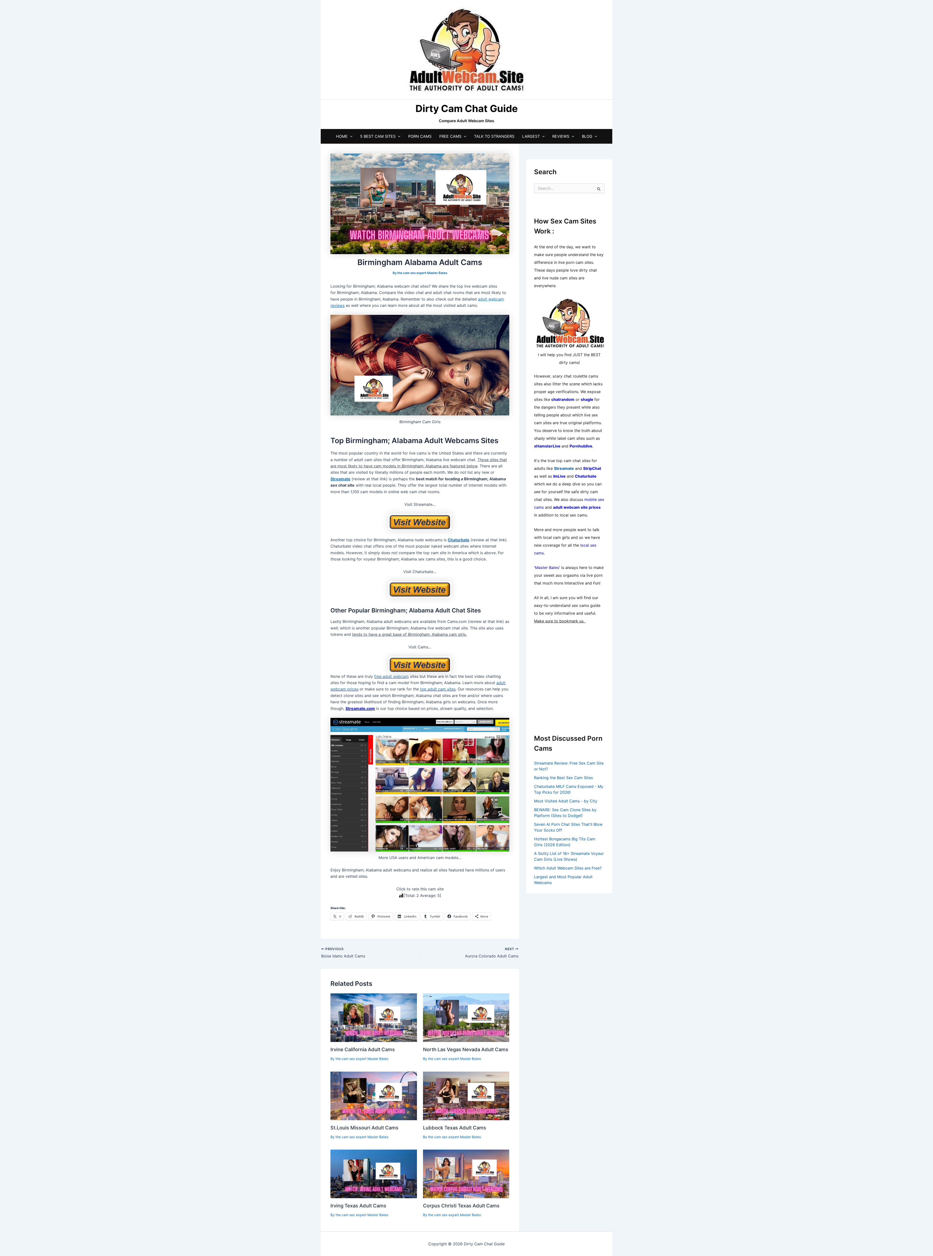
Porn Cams (420, 136)
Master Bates (547, 567)
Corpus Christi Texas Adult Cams (461, 1206)
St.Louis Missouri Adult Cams (364, 1128)
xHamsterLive (547, 446)
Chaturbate (458, 539)
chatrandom (562, 399)
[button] (350, 136)
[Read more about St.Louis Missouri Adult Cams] (373, 1095)
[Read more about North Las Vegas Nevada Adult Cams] (466, 1017)
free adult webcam (391, 676)
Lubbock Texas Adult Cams (454, 1128)
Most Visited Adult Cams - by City (565, 801)
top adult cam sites (438, 689)
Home (342, 136)
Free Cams (450, 136)
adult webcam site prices (577, 507)
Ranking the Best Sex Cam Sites (563, 777)
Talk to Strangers (494, 136)
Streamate (340, 478)
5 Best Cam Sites (378, 136)
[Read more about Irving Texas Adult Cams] (373, 1173)
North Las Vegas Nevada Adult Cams (465, 1049)
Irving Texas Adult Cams (358, 1206)
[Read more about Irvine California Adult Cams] (373, 1017)
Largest (531, 136)
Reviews (560, 136)
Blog (587, 136)
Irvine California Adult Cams (362, 1049)
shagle (587, 399)
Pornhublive (581, 446)
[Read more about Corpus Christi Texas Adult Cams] (466, 1173)
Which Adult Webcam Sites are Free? (568, 868)
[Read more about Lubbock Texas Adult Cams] (466, 1095)
